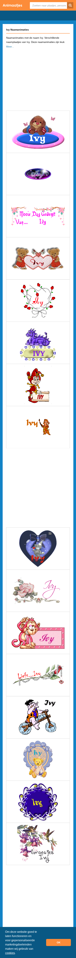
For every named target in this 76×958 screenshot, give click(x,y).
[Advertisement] (38, 78)
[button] (16, 953)
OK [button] (58, 942)
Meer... (10, 46)
